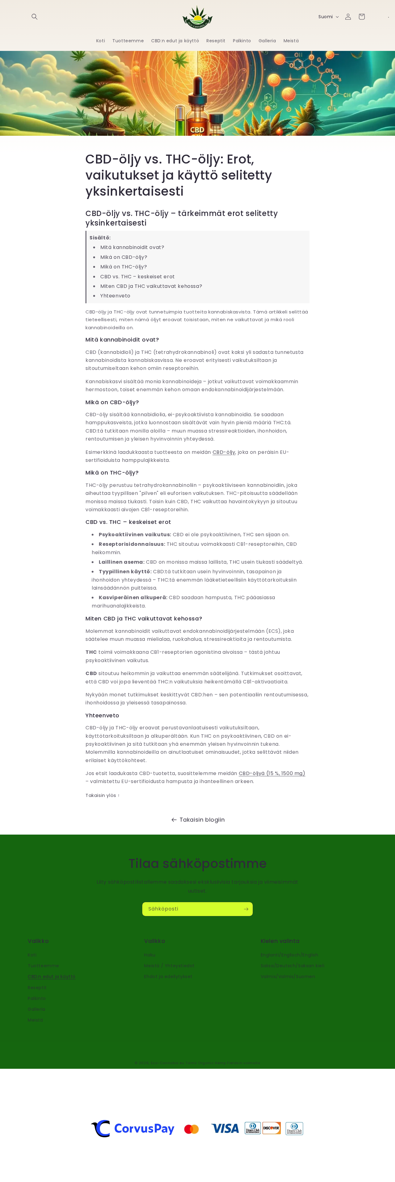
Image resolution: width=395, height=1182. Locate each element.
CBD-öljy (224, 452)
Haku (149, 955)
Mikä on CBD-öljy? (123, 257)
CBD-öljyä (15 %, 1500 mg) (272, 773)
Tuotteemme (43, 966)
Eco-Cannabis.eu (168, 1062)
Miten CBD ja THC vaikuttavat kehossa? (151, 286)
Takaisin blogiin (202, 819)
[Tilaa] (246, 909)
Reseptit (37, 988)
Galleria (36, 1009)
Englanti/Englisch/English (289, 955)
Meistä (35, 1020)
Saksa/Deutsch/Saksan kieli (293, 966)
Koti (32, 955)
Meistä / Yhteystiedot (169, 966)
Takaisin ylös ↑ (102, 795)
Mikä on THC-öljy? (123, 266)
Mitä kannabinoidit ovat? (132, 247)
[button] (34, 16)
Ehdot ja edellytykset (168, 976)
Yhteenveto (115, 295)
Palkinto (37, 998)
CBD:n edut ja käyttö (52, 976)
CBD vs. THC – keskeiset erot (137, 276)
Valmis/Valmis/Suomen (288, 976)
